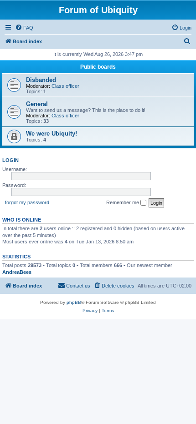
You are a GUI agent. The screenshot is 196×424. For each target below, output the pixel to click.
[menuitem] (24, 27)
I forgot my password (25, 202)
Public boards (98, 67)
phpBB (74, 302)
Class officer (65, 86)
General (37, 104)
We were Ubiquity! (51, 133)
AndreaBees (16, 272)
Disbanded (41, 79)
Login (10, 160)
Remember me (123, 202)
